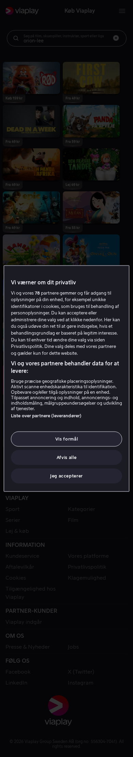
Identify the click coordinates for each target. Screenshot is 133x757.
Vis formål (66, 438)
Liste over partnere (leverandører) (46, 415)
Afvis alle (67, 457)
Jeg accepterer (66, 476)
